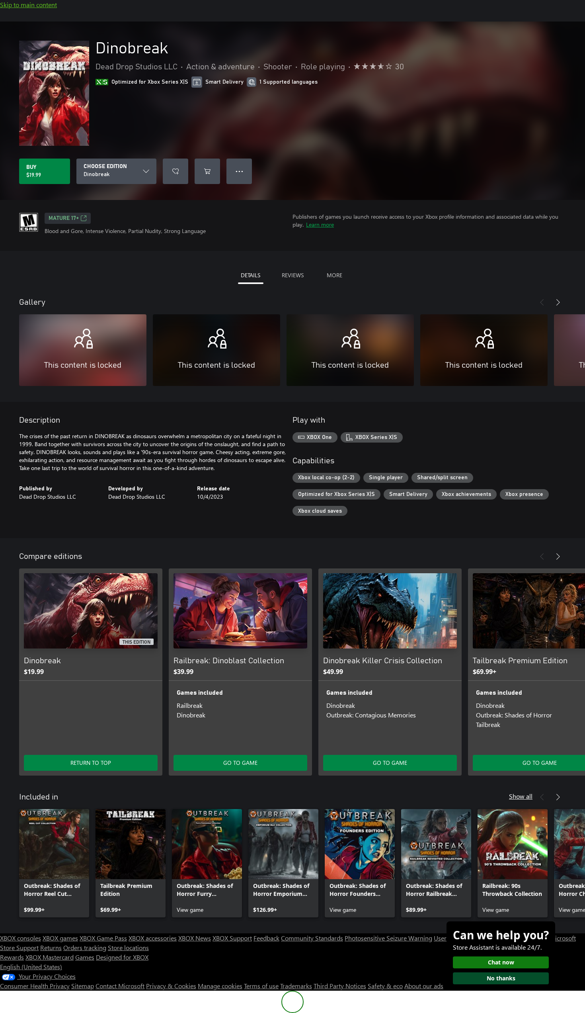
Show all (520, 796)
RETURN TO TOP (90, 762)
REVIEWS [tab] (293, 275)
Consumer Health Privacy (35, 986)
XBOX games (60, 938)
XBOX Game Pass (103, 938)
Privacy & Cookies (171, 986)
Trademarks (296, 986)
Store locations (128, 947)
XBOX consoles (20, 938)
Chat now (501, 962)
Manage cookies (220, 986)
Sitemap (82, 986)
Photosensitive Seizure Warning (388, 938)
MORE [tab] (334, 275)
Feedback (266, 938)
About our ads (423, 986)
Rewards (12, 957)
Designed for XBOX (122, 957)
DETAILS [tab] (250, 275)
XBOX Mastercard (49, 957)
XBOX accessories (153, 938)
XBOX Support (232, 938)
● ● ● (239, 171)
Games (84, 957)
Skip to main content (28, 4)
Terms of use (261, 986)
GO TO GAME (240, 762)
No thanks (501, 978)
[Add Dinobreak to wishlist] (175, 171)
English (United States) (31, 966)
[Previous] (542, 302)
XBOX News (194, 938)
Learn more (320, 224)
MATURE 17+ (64, 218)
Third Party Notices (340, 986)
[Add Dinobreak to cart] (207, 171)
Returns (51, 947)
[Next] (558, 302)
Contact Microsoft (120, 986)
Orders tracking (84, 947)
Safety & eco (385, 986)
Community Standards (312, 938)
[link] (54, 863)
